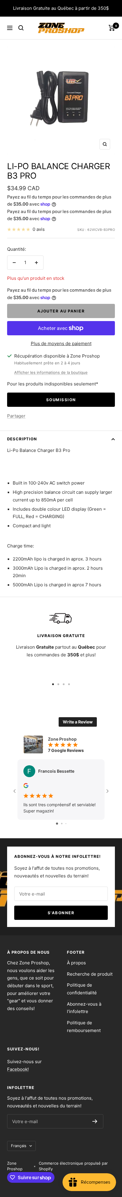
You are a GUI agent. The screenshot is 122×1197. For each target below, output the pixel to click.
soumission (61, 399)
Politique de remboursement (84, 1026)
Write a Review (78, 721)
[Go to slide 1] (57, 824)
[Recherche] (21, 28)
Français (18, 1145)
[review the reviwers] (25, 786)
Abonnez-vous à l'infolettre (84, 1008)
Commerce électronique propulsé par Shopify (73, 1166)
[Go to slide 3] (65, 823)
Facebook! (18, 1069)
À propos (76, 963)
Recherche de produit (90, 974)
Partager (16, 416)
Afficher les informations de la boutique (51, 372)
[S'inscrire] (94, 1121)
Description (22, 438)
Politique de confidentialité (82, 989)
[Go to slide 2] (61, 823)
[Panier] (112, 28)
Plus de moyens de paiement (61, 343)
